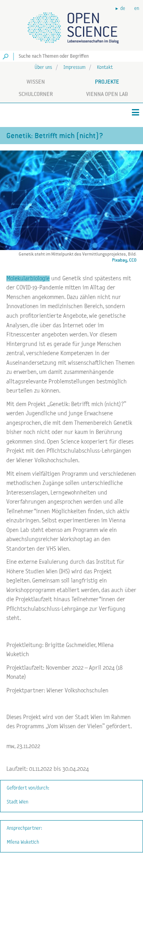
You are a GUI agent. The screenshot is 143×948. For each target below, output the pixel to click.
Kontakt (105, 67)
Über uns (43, 67)
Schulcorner (36, 94)
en (136, 8)
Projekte (107, 81)
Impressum (74, 67)
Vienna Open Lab (107, 94)
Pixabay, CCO (124, 260)
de (122, 8)
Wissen (36, 81)
